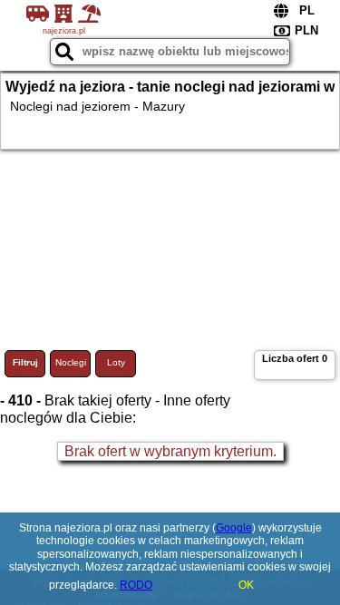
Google (234, 528)
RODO (136, 585)
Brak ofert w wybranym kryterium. (170, 451)
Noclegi (70, 362)
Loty (116, 362)
